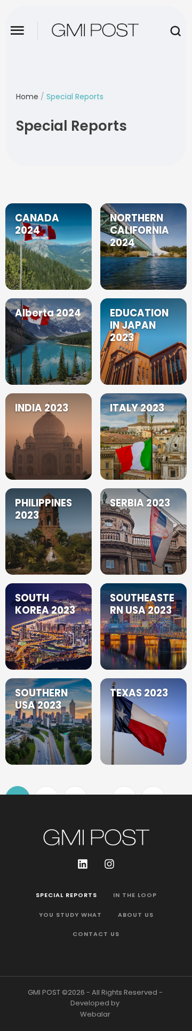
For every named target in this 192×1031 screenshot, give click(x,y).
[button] (17, 30)
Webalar (95, 1014)
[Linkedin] (82, 864)
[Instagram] (109, 864)
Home (27, 96)
